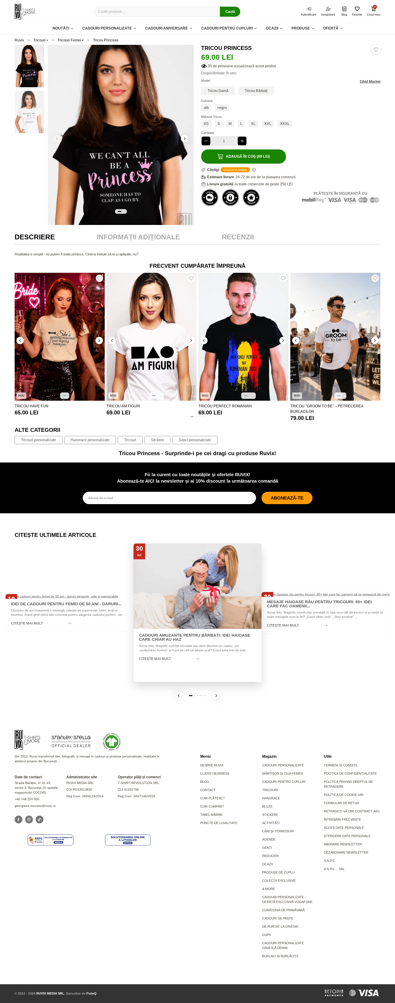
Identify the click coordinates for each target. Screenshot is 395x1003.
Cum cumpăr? (212, 806)
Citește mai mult (27, 623)
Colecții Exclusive (279, 880)
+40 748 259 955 (27, 799)
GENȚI (267, 847)
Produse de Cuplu (278, 872)
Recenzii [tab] (238, 237)
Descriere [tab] (35, 237)
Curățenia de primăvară (283, 910)
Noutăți (61, 28)
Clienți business (214, 773)
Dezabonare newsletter (346, 852)
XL (253, 124)
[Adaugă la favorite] (375, 49)
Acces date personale (344, 828)
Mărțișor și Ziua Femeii (282, 773)
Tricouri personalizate (38, 440)
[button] (184, 138)
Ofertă (331, 28)
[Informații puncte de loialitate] (254, 170)
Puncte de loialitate (218, 823)
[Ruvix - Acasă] (27, 740)
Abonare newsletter (343, 844)
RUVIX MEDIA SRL (50, 993)
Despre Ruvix (212, 765)
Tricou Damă (218, 91)
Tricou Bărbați (256, 91)
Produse (300, 28)
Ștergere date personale (347, 836)
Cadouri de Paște (277, 918)
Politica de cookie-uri (343, 795)
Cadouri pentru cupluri (227, 28)
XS (206, 124)
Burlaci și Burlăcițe (280, 956)
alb (206, 108)
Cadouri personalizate (107, 28)
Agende (268, 839)
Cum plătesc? (212, 798)
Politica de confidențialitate (350, 773)
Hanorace (271, 798)
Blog (204, 782)
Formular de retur (341, 803)
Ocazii (272, 28)
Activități (271, 823)
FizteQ (91, 993)
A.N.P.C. (330, 860)
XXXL (285, 124)
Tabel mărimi (211, 814)
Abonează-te (287, 497)
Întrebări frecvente (342, 819)
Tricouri (39, 40)
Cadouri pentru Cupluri (284, 782)
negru (222, 108)
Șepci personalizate (195, 440)
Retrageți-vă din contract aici (351, 811)
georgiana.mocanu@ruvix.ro (35, 806)
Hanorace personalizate (90, 440)
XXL (267, 124)
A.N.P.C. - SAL (334, 869)
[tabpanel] (197, 254)
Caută (230, 12)
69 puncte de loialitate (235, 169)
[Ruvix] (25, 12)
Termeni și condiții (340, 765)
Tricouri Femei (69, 40)
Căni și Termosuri (278, 831)
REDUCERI (270, 856)
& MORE (268, 889)
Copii (266, 935)
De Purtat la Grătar (280, 926)
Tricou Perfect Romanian (225, 406)
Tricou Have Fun (31, 406)
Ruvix (19, 40)
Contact (208, 790)
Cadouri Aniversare (166, 28)
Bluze (267, 806)
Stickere (157, 440)
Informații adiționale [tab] (138, 237)
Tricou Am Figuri (123, 406)
